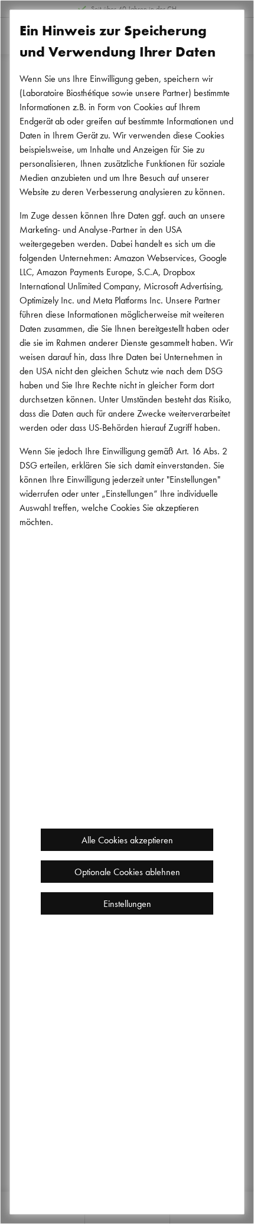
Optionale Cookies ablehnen (127, 871)
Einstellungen (127, 903)
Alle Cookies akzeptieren (127, 840)
